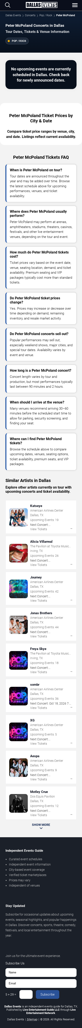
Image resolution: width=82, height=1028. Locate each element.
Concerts (30, 15)
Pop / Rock (45, 15)
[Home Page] (42, 5)
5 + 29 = (10, 994)
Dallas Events (13, 15)
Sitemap (32, 1019)
